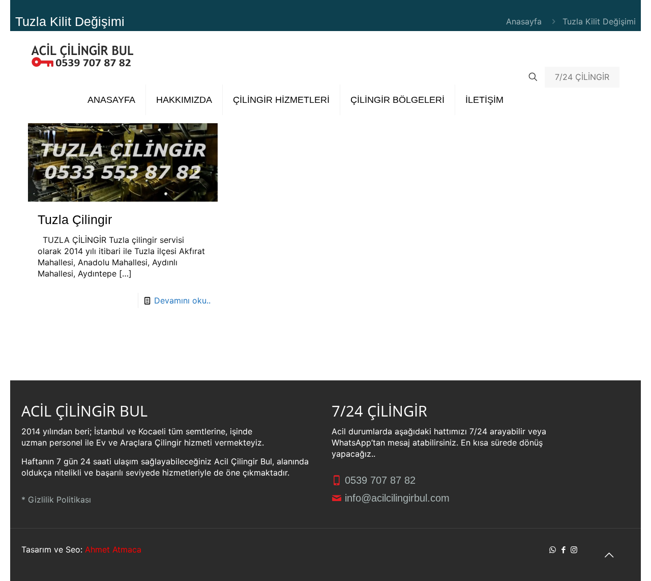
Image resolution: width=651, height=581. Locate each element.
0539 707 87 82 (379, 480)
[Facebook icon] (563, 550)
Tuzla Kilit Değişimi (599, 21)
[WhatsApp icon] (552, 550)
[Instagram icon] (574, 550)
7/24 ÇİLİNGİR (582, 77)
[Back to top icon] (609, 555)
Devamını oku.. (182, 300)
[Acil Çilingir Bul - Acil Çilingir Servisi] (82, 54)
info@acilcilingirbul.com (396, 498)
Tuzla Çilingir (75, 219)
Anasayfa (524, 21)
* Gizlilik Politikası (56, 499)
